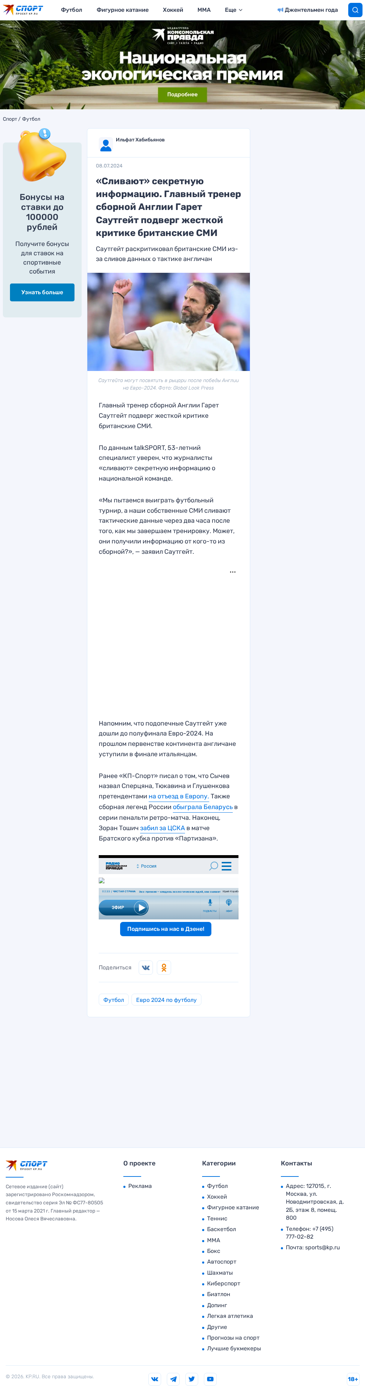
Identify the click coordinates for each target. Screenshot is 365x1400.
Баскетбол (221, 1229)
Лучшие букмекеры (234, 1348)
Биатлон (218, 1294)
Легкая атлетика (230, 1316)
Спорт (10, 119)
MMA (204, 9)
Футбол (71, 9)
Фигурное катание (123, 9)
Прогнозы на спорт (233, 1337)
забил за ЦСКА (162, 828)
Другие (217, 1327)
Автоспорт (221, 1261)
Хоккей (173, 9)
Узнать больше (42, 292)
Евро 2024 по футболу (166, 1000)
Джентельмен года (311, 9)
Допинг (217, 1305)
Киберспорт (223, 1283)
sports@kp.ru (322, 1247)
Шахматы (220, 1272)
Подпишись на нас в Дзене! (165, 928)
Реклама (140, 1186)
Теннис (217, 1218)
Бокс (213, 1251)
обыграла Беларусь (203, 807)
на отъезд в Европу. (179, 796)
